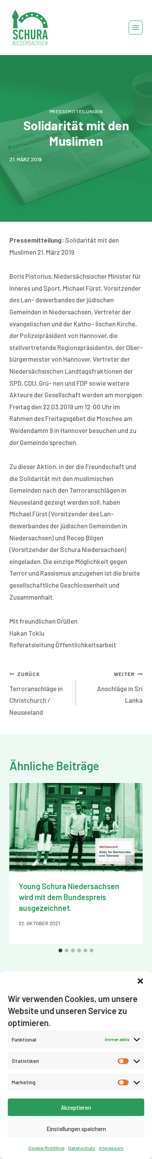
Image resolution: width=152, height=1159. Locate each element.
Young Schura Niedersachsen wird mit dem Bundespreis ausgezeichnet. (69, 896)
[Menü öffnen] (136, 27)
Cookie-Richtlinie (46, 1147)
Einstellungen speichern (76, 1128)
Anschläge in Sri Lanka (120, 687)
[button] (140, 981)
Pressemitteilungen (76, 111)
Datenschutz (81, 1147)
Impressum (111, 1147)
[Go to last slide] (21, 863)
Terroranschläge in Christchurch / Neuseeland (36, 693)
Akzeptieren (76, 1107)
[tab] (60, 950)
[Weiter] (131, 863)
